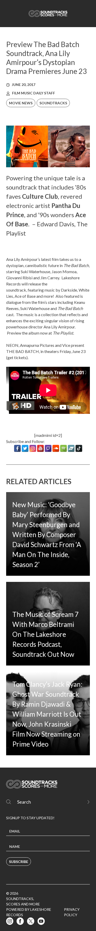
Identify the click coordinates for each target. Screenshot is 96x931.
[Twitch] (48, 448)
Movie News (21, 103)
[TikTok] (78, 448)
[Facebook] (17, 448)
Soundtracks (53, 103)
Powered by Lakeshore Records (28, 912)
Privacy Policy (72, 912)
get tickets (16, 357)
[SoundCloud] (55, 448)
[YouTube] (40, 448)
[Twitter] (25, 448)
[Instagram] (32, 448)
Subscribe (18, 861)
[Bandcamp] (71, 448)
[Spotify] (63, 448)
